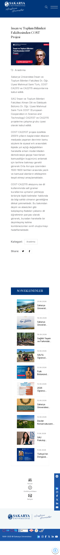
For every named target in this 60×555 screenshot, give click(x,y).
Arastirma (20, 70)
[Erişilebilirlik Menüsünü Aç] (55, 550)
